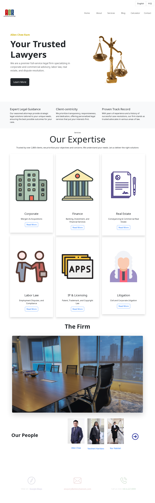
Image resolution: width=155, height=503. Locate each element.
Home (87, 13)
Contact (147, 13)
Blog (123, 13)
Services (111, 13)
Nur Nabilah (115, 448)
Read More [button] (32, 224)
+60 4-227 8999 (129, 483)
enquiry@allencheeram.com (77, 483)
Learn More (19, 82)
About (99, 13)
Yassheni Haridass (96, 448)
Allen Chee (76, 448)
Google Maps (36, 483)
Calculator (135, 13)
